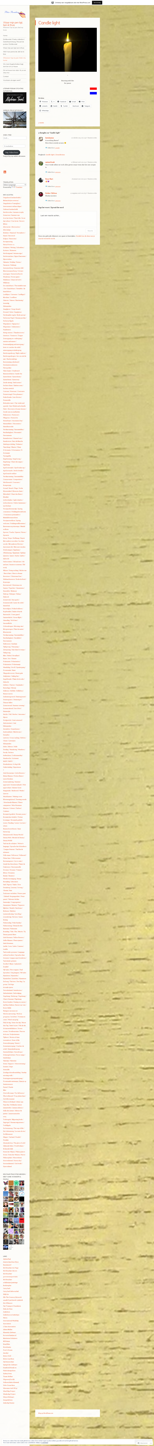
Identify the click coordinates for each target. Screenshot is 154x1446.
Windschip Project (9, 1394)
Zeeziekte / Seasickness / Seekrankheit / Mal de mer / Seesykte (12, 732)
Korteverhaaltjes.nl (9, 1335)
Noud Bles (6, 1344)
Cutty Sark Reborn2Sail (11, 1291)
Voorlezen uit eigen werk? (12, 80)
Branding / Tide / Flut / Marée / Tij (14, 932)
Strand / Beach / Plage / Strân (13, 488)
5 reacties (41, 123)
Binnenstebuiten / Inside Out (12, 374)
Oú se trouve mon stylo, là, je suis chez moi (14, 71)
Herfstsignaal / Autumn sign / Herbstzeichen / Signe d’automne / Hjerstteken (14, 256)
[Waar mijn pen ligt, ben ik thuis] (14, 14)
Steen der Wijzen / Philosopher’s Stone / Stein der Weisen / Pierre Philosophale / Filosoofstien (14, 1155)
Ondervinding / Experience (12, 767)
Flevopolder (7, 368)
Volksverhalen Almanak (11, 1382)
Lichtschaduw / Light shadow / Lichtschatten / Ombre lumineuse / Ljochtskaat (14, 503)
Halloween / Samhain (10, 644)
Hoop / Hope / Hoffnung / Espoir (14, 538)
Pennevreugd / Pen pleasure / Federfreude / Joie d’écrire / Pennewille (13, 397)
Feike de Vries (7, 1309)
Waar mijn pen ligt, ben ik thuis (13, 24)
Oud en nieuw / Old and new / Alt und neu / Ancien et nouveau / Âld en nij (14, 564)
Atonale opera (8, 987)
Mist (4, 1090)
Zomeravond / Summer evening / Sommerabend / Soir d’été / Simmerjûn (14, 708)
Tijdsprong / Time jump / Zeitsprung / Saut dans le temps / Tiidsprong (14, 650)
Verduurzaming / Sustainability (13, 476)
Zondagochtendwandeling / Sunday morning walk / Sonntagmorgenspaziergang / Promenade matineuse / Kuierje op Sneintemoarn (14, 1078)
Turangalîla (7, 456)
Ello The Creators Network (12, 1297)
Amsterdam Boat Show (11, 1262)
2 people (57, 148)
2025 (4, 1116)
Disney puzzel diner (9, 934)
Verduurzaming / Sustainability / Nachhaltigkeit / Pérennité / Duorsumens (13, 432)
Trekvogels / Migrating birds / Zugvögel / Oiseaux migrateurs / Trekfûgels (13, 1122)
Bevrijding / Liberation (10, 882)
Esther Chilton (51, 193)
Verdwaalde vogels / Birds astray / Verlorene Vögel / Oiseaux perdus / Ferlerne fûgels (14, 318)
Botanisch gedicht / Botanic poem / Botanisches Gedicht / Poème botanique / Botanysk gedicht (14, 817)
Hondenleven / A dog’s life (12, 764)
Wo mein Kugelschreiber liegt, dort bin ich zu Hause (13, 65)
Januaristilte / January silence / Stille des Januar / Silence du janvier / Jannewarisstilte (13, 1111)
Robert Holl (7, 1356)
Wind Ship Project (9, 1391)
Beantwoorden (92, 138)
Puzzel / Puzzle (8, 1087)
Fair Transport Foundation (12, 1306)
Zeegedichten (7, 1400)
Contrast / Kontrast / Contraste (14, 391)
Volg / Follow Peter (11, 152)
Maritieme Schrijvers (10, 1338)
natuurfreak (50, 162)
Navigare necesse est (10, 1011)
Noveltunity (7, 1347)
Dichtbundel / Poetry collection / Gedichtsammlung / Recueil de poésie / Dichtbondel (14, 41)
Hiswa (5, 1318)
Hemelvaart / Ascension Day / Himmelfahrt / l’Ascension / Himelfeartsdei (13, 424)
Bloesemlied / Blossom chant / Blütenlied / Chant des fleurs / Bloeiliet (13, 494)
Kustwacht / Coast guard (11, 614)
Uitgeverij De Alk (9, 1379)
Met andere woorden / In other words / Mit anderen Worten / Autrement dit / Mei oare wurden (14, 544)
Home (5, 35)
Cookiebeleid (44, 1442)
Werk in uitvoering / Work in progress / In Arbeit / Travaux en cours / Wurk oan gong (14, 1017)
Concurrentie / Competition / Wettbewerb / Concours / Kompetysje (13, 482)
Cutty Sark (6, 1288)
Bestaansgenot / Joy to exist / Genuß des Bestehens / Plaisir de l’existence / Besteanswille (14, 864)
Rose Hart (49, 179)
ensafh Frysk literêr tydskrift (13, 1300)
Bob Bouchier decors (10, 1271)
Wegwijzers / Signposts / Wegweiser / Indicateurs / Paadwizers (11, 327)
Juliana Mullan (7, 1329)
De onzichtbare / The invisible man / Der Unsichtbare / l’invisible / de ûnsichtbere (14, 288)
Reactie (90, 231)
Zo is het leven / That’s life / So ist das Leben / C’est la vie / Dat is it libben (14, 221)
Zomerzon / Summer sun (11, 215)
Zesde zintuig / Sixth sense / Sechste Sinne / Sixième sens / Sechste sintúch (13, 385)
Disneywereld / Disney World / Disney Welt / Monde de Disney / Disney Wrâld (14, 837)
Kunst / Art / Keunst (9, 658)
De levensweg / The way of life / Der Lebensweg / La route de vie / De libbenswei (14, 1131)
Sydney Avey (7, 1373)
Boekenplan (7, 1285)
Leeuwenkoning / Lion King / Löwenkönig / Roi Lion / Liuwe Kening (13, 917)
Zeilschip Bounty (8, 1403)
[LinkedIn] (4, 172)
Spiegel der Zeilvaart (10, 1365)
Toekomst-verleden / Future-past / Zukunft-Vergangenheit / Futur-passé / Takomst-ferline (14, 896)
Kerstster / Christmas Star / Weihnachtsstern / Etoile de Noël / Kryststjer (14, 579)
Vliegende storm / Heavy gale (13, 673)
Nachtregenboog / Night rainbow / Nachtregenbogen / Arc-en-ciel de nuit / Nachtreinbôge (14, 356)
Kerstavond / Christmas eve (12, 585)
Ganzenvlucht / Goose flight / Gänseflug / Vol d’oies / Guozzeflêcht (12, 620)
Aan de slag (97, 2)
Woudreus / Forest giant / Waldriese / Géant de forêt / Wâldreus (12, 280)
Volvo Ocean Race (9, 1385)
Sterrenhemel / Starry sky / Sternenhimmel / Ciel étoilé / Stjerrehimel (12, 1163)
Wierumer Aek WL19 (10, 1388)
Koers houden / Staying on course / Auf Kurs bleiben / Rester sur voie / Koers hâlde (14, 1005)
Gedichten (6, 1312)
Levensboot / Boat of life (11, 1040)
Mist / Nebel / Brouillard (11, 656)
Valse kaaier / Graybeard (11, 371)
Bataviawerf (7, 1265)
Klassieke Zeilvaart (9, 1332)
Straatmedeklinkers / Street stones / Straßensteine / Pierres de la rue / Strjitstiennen (14, 1031)
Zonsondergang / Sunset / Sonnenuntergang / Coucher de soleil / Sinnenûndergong (13, 1046)
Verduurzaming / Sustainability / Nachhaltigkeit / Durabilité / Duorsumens (13, 638)
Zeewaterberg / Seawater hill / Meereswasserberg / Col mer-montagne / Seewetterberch (13, 271)
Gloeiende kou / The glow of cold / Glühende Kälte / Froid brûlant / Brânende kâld (14, 1146)
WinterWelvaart (8, 1397)
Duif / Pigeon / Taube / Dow (12, 885)
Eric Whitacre (7, 1303)
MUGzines (6, 1341)
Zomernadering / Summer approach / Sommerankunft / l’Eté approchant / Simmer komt (14, 785)
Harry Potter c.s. (9, 244)
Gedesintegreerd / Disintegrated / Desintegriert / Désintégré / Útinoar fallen (14, 699)
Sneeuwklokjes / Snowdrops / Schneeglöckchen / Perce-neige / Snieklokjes (14, 1055)
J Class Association (9, 1327)
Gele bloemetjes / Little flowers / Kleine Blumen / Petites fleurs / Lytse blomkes (14, 776)
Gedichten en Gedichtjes (11, 1315)
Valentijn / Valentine (9, 1061)
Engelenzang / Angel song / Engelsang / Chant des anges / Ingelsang (13, 462)
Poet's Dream (7, 1350)
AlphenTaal (7, 1259)
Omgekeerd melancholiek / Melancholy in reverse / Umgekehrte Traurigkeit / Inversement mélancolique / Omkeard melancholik (12, 203)
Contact (5, 76)
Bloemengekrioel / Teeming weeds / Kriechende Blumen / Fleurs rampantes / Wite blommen (14, 802)
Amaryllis (6, 1070)
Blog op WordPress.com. (45, 1413)
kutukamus (49, 138)
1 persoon (57, 172)
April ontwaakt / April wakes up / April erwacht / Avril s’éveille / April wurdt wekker (14, 470)
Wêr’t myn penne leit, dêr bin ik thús (13, 53)
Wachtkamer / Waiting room (12, 796)
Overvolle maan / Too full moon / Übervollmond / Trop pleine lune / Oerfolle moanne (14, 1096)
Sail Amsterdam (8, 1362)
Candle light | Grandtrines (55, 155)
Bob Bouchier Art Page (10, 1268)
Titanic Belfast (8, 1376)
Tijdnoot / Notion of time (11, 1037)
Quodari (5, 1353)
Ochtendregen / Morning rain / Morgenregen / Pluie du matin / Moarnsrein (13, 629)
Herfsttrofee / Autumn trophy (13, 212)
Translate (19, 187)
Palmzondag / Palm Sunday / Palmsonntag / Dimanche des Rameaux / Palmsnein (12, 926)
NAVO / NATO (7, 761)
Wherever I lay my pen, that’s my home (14, 59)
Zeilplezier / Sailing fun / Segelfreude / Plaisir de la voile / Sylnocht (14, 679)
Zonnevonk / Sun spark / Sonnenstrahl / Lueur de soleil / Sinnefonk (13, 603)
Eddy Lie (6, 1294)
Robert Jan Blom (8, 1359)
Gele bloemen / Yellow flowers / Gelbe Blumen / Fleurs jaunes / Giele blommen (13, 940)
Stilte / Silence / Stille (10, 747)
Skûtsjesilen (7, 306)
